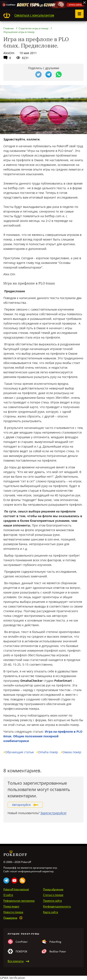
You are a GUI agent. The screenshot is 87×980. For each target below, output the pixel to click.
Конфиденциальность (57, 906)
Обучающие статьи (18, 752)
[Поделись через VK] (28, 74)
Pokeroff (6, 15)
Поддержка (10, 918)
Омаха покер (71, 752)
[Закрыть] (84, 2)
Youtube (14, 880)
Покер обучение (53, 889)
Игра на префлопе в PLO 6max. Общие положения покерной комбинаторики (42, 736)
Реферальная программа (19, 900)
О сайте (8, 895)
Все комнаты (16, 961)
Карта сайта (50, 912)
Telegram (6, 880)
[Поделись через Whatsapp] (59, 74)
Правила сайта (52, 900)
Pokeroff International (16, 889)
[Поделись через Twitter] (38, 74)
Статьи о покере (53, 895)
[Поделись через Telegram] (48, 74)
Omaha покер (47, 752)
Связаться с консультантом (34, 15)
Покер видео (11, 906)
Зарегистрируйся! (53, 813)
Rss (22, 880)
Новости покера (13, 912)
